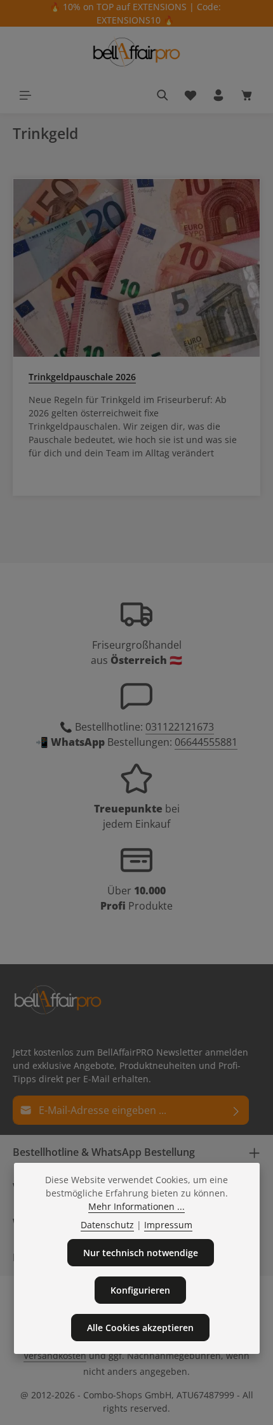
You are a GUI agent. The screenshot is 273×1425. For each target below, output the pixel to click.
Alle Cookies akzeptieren (140, 1328)
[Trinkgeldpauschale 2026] (136, 268)
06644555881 (206, 742)
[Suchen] (162, 95)
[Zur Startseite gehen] (136, 52)
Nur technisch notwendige (140, 1253)
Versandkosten (54, 1355)
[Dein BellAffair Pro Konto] (218, 95)
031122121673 (179, 727)
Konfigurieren (140, 1290)
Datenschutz (107, 1225)
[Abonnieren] (236, 1110)
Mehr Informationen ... (136, 1206)
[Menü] (25, 95)
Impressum (168, 1225)
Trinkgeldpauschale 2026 (82, 377)
